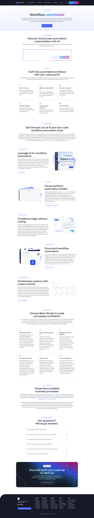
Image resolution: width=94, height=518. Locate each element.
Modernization (45, 500)
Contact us (61, 508)
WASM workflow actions (64, 264)
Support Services (54, 506)
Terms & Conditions (71, 500)
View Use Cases (45, 508)
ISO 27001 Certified (71, 508)
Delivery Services (54, 504)
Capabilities (37, 508)
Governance (37, 504)
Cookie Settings (71, 506)
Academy (61, 506)
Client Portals (44, 503)
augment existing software (55, 394)
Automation (44, 501)
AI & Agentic (37, 501)
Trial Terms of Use (71, 501)
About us (61, 500)
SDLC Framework (54, 508)
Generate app (65, 57)
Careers (60, 501)
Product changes (62, 504)
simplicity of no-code (51, 140)
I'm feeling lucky (54, 57)
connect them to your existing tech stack (47, 399)
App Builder (37, 503)
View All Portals (45, 506)
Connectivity (37, 506)
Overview (37, 500)
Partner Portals (45, 504)
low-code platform (64, 192)
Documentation (62, 503)
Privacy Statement (71, 504)
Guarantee (53, 500)
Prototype (53, 501)
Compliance (70, 503)
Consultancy (53, 503)
